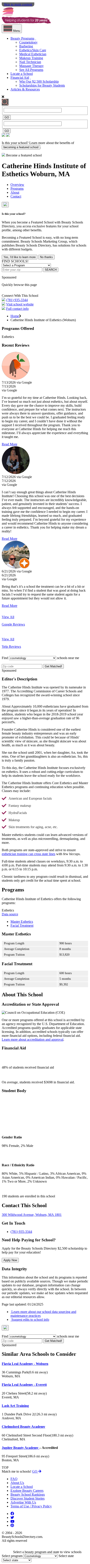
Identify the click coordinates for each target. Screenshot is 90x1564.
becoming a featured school (20, 147)
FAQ (13, 1479)
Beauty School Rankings (27, 1494)
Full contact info (17, 308)
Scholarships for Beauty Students (42, 85)
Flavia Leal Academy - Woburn (25, 1364)
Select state (66, 1556)
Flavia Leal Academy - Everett (24, 1384)
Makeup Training (31, 58)
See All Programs (31, 70)
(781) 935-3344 (17, 300)
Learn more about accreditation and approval (32, 1039)
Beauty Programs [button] (22, 38)
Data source (10, 914)
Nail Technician (30, 62)
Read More (9, 444)
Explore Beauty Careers (26, 1490)
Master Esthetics (21, 921)
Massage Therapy (31, 66)
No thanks (46, 257)
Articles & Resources (25, 89)
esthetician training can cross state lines (28, 854)
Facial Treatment (21, 925)
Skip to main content (18, 4)
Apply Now (10, 1260)
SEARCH (51, 269)
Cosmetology (28, 42)
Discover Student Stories (27, 1498)
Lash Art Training (15, 1406)
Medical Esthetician (32, 54)
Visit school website (20, 304)
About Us (17, 1483)
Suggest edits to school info (29, 1319)
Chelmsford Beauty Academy (23, 1426)
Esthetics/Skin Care (32, 50)
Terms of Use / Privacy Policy (31, 1506)
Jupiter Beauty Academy (20, 1448)
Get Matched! (53, 666)
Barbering (26, 46)
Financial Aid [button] (19, 77)
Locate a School (21, 74)
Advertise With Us (23, 1502)
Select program (12, 1556)
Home (14, 316)
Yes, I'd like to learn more (19, 257)
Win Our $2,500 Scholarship (39, 81)
